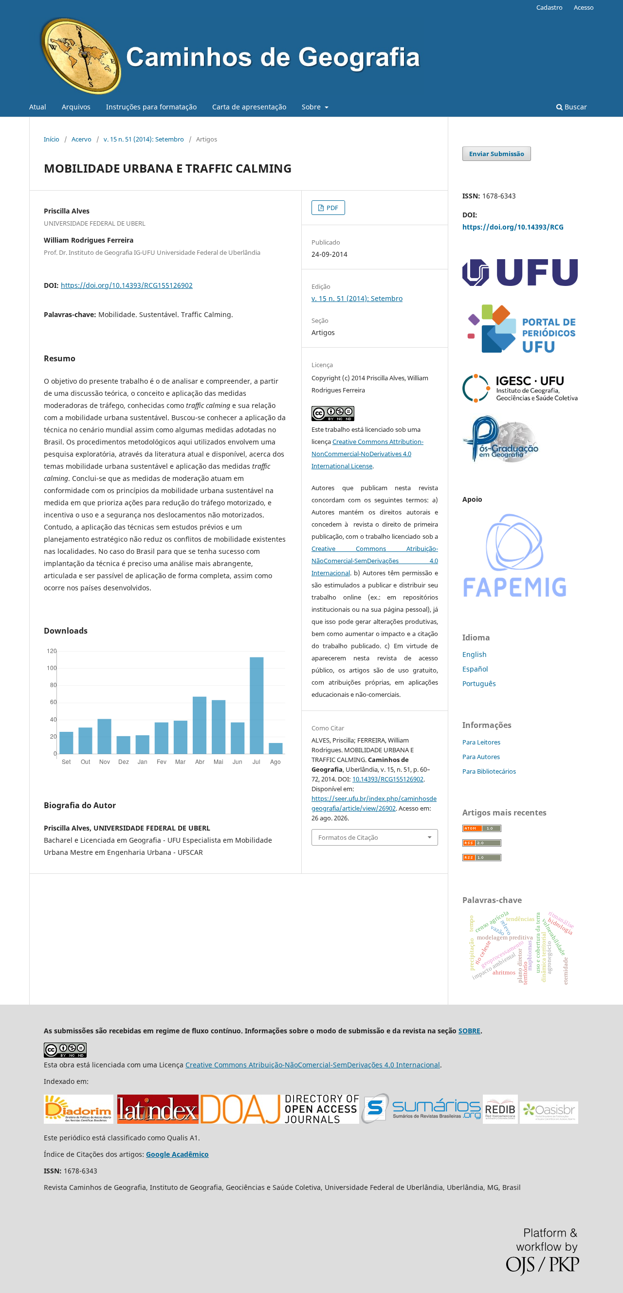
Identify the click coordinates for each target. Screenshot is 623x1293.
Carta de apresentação (249, 106)
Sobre (312, 106)
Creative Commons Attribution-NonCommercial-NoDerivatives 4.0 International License (367, 453)
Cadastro (549, 7)
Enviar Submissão (496, 153)
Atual (37, 106)
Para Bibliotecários (489, 771)
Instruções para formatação (151, 106)
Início (51, 139)
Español (475, 668)
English (474, 654)
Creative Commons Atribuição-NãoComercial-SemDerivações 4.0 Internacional (375, 560)
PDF (331, 207)
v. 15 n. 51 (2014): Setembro (144, 139)
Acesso (584, 7)
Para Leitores (481, 742)
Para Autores (481, 756)
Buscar (575, 106)
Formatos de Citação (348, 837)
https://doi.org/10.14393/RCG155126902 (127, 285)
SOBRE (469, 1030)
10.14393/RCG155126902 (387, 779)
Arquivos (76, 106)
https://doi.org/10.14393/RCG (513, 226)
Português (479, 683)
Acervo (82, 139)
